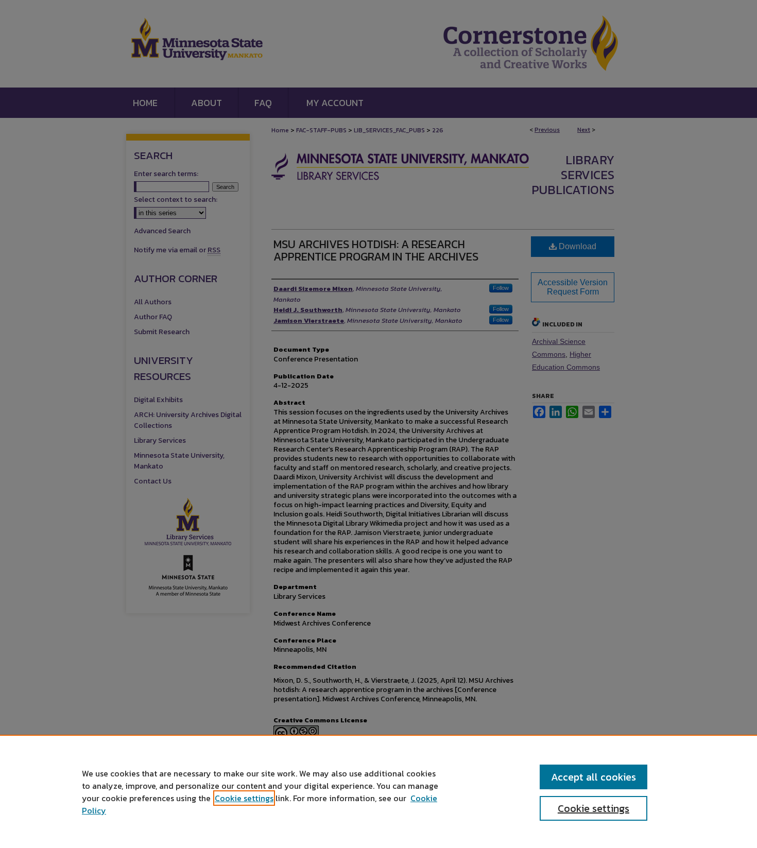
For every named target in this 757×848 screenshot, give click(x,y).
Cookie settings (244, 798)
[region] (378, 791)
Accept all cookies (593, 777)
